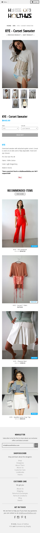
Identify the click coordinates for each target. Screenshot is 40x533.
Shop (20, 461)
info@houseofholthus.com (27, 513)
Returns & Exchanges (20, 493)
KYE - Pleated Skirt (20, 361)
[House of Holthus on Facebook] (15, 517)
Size (3, 125)
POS (10, 526)
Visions (20, 475)
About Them (20, 465)
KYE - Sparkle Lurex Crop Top (20, 417)
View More (20, 194)
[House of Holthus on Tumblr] (25, 517)
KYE (14, 26)
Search (20, 500)
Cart (36, 2)
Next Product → (28, 35)
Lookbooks (20, 472)
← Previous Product (13, 35)
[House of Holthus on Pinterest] (22, 517)
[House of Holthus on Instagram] (18, 517)
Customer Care (20, 470)
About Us (20, 468)
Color (23, 125)
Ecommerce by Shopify (23, 526)
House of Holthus (23, 524)
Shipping (20, 491)
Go (36, 445)
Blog (20, 498)
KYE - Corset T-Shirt (20, 305)
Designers (20, 463)
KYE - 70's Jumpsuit (20, 250)
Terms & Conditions (20, 496)
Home (9, 26)
